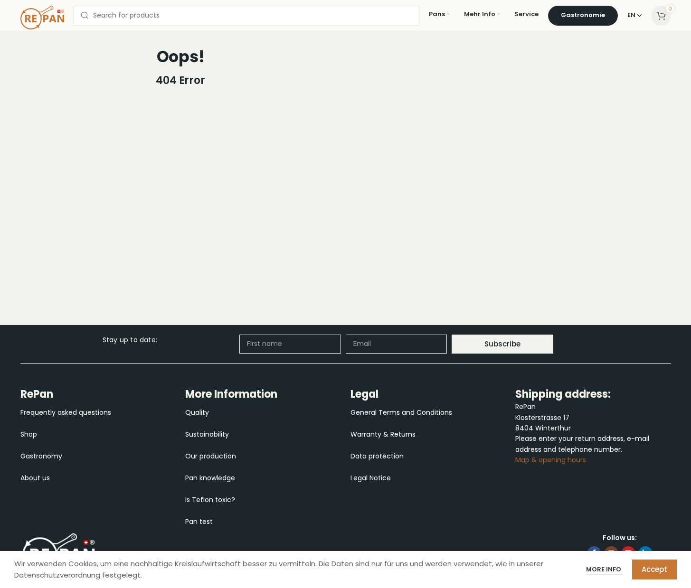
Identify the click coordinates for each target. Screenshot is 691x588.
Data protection (377, 456)
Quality (197, 412)
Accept (654, 569)
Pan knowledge (210, 478)
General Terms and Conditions (401, 412)
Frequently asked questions (65, 412)
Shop (28, 434)
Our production (210, 456)
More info (604, 569)
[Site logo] (42, 16)
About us (35, 478)
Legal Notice (370, 478)
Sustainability (207, 434)
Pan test (199, 521)
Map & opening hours (550, 460)
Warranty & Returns (383, 434)
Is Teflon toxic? (210, 499)
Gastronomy (41, 456)
